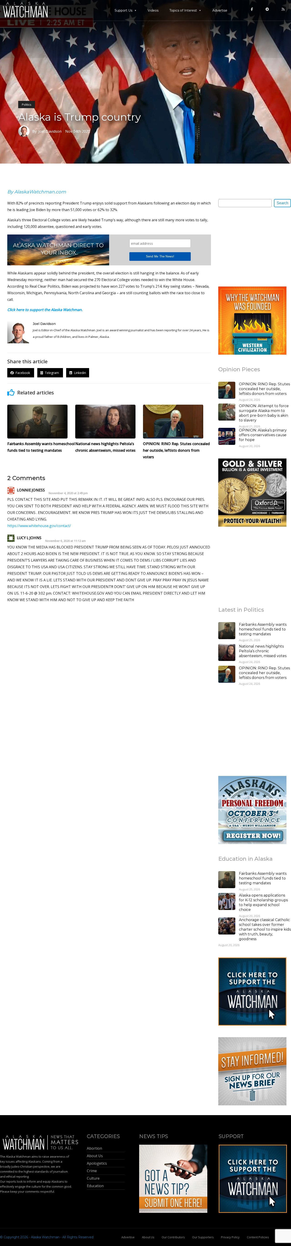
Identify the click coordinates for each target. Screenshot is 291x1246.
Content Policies (258, 1237)
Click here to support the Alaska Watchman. (45, 309)
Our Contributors (173, 1237)
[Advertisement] (252, 246)
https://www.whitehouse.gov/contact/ (39, 525)
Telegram (51, 373)
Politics (26, 104)
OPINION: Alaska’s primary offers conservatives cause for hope (263, 435)
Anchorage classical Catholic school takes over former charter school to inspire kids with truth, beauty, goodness (265, 929)
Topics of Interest (183, 10)
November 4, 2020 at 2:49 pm (68, 493)
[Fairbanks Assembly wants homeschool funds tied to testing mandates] (226, 631)
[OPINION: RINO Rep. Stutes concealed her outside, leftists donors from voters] (226, 391)
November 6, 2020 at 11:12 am (65, 540)
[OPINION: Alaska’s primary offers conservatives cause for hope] (226, 437)
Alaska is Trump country (79, 117)
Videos (153, 10)
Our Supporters (203, 1237)
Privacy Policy (230, 1237)
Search (282, 203)
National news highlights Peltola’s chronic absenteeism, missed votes (262, 651)
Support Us (123, 10)
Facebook (22, 373)
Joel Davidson (44, 324)
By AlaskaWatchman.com (36, 191)
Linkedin (79, 373)
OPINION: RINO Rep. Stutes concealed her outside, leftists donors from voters (264, 389)
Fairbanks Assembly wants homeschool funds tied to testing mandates (262, 629)
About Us (148, 1237)
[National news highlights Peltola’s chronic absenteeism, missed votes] (226, 653)
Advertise (219, 10)
